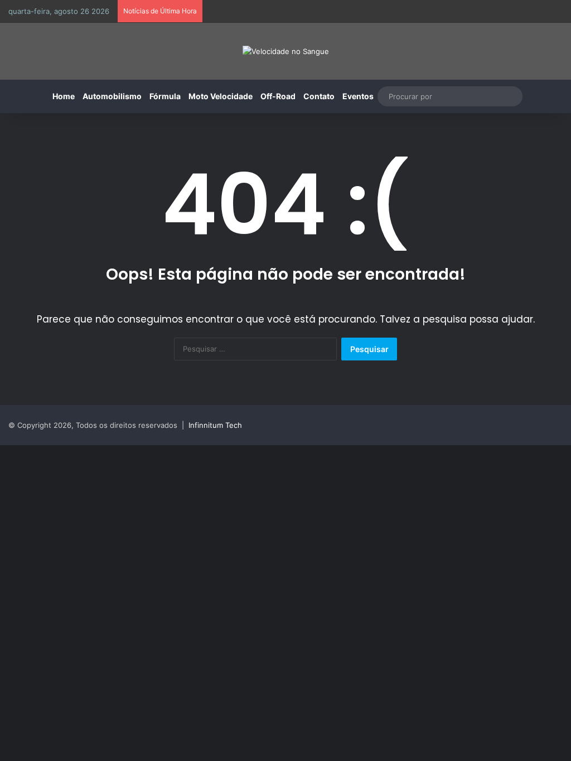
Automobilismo (112, 96)
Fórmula (165, 96)
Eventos (358, 96)
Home (63, 96)
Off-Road (278, 96)
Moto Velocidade (220, 96)
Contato (319, 96)
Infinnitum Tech (215, 425)
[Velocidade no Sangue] (286, 51)
